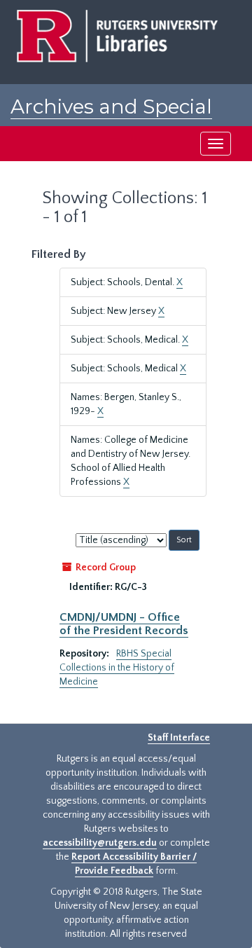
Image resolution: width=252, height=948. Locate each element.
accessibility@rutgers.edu (100, 843)
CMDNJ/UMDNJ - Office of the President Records (123, 623)
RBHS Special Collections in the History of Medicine (116, 667)
